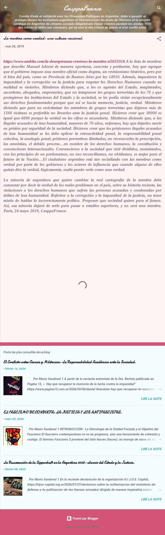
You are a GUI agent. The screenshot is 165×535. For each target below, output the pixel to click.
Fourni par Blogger (85, 518)
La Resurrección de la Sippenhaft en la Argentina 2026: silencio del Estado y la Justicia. (69, 462)
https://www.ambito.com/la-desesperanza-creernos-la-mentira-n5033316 (64, 61)
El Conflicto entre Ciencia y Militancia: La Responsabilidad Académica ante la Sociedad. (69, 362)
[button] (159, 39)
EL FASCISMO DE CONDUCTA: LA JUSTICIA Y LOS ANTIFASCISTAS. (62, 412)
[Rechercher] (159, 8)
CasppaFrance (82, 8)
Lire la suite (151, 399)
